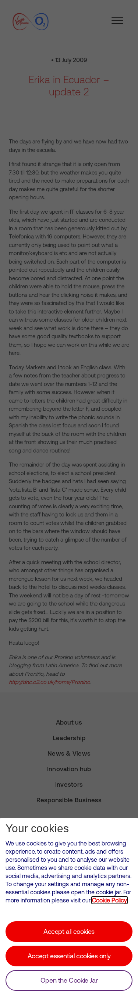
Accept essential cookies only (69, 956)
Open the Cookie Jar (69, 980)
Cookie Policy (109, 900)
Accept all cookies (69, 931)
